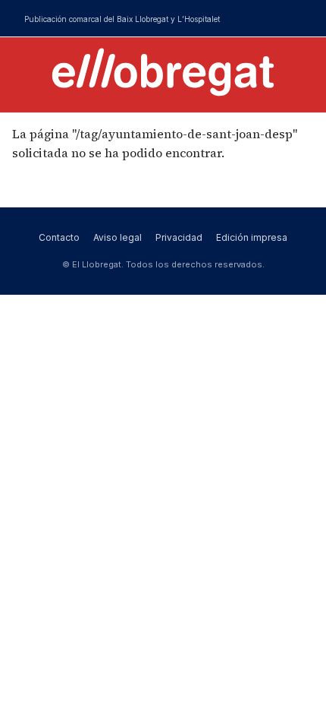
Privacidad (178, 237)
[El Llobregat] (163, 71)
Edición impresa (251, 237)
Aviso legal (117, 237)
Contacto (59, 237)
